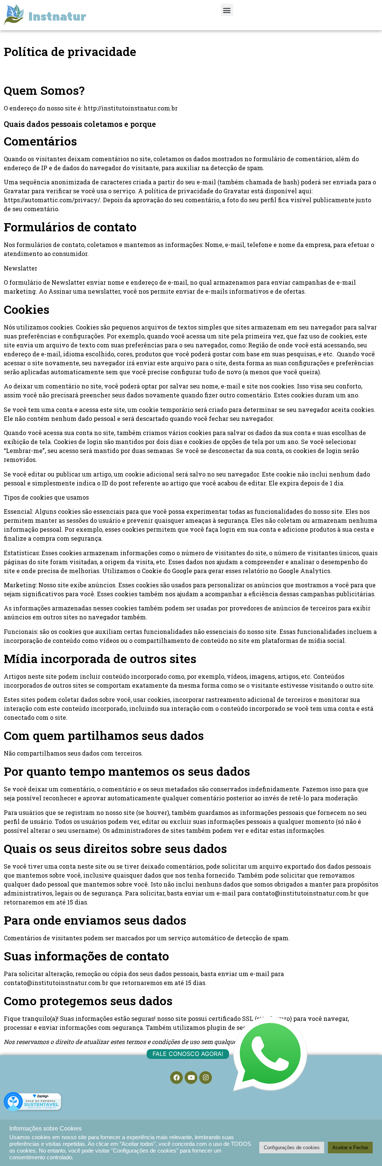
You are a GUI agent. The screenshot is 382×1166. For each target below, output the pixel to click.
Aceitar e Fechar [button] (350, 1147)
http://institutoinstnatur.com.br (131, 108)
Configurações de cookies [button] (292, 1147)
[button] (227, 10)
